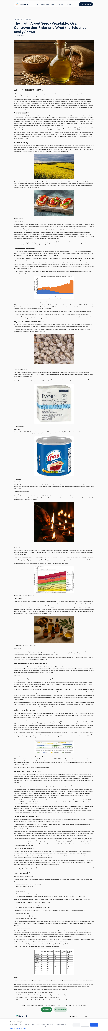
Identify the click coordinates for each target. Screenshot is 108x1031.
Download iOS (46, 1009)
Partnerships (45, 4)
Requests (62, 4)
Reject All (76, 1025)
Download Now (85, 4)
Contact (69, 4)
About (37, 4)
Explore (53, 4)
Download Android (60, 1009)
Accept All (94, 1025)
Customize (85, 1025)
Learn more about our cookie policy (18, 1028)
